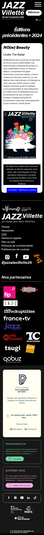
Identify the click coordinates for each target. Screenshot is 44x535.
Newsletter (7, 231)
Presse (5, 227)
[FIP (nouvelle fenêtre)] (9, 292)
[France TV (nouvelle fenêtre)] (16, 318)
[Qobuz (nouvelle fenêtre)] (12, 359)
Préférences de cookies (15, 249)
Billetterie (33, 12)
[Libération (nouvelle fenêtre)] (29, 290)
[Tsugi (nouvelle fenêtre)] (12, 348)
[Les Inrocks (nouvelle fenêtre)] (19, 311)
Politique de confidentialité (17, 246)
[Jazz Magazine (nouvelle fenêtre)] (12, 326)
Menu (38, 4)
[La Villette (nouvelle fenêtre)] (8, 208)
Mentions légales (11, 238)
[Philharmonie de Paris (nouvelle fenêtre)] (23, 209)
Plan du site (8, 242)
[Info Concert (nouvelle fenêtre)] (12, 337)
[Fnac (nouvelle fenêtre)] (30, 349)
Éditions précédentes (16, 33)
